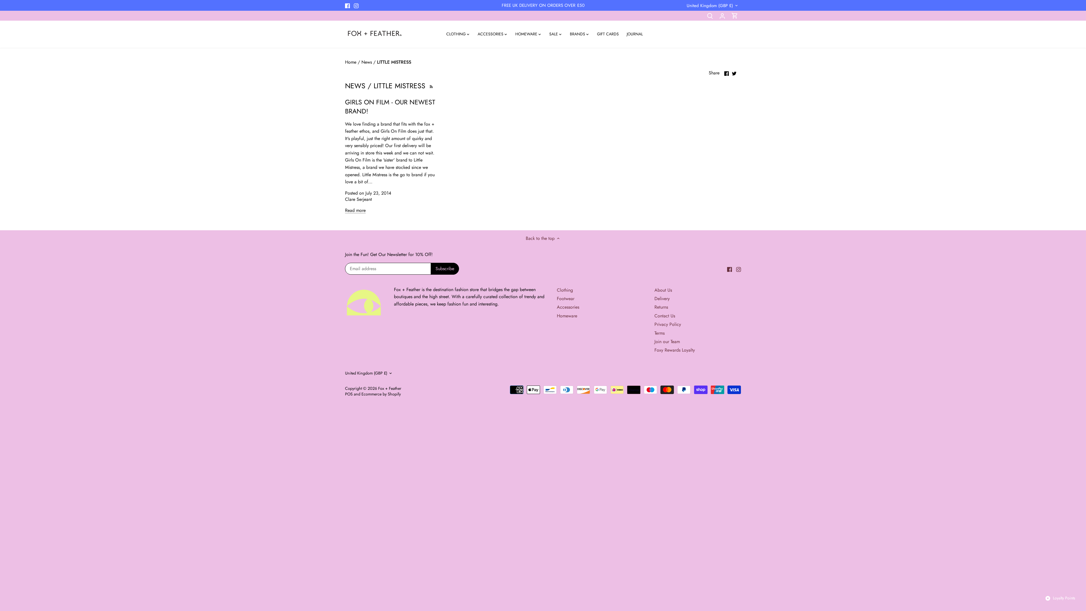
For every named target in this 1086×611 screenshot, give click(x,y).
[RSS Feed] (431, 86)
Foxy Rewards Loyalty (674, 350)
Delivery (662, 298)
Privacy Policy (667, 324)
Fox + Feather (389, 388)
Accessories (568, 307)
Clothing (565, 290)
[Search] (710, 16)
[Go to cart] (734, 16)
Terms (659, 333)
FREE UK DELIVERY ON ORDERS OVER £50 (543, 5)
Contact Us (664, 316)
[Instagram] (356, 5)
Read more (355, 210)
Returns (661, 307)
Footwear (565, 298)
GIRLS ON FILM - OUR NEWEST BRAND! (390, 106)
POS (349, 394)
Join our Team (667, 341)
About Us (663, 290)
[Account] (722, 16)
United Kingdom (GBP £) (710, 5)
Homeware (567, 316)
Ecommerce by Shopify (381, 394)
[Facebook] (347, 5)
